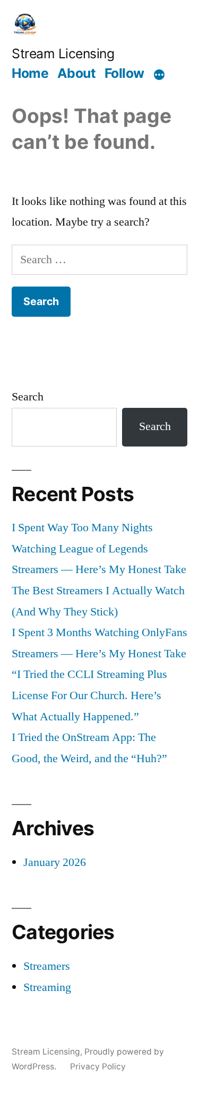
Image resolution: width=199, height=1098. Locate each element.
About (76, 73)
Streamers (46, 966)
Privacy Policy (98, 1066)
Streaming (47, 987)
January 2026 (54, 862)
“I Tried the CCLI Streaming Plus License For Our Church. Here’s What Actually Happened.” (89, 695)
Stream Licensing (63, 53)
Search (28, 396)
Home (30, 73)
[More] (159, 74)
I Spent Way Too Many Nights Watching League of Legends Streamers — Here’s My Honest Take (99, 548)
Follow (124, 73)
